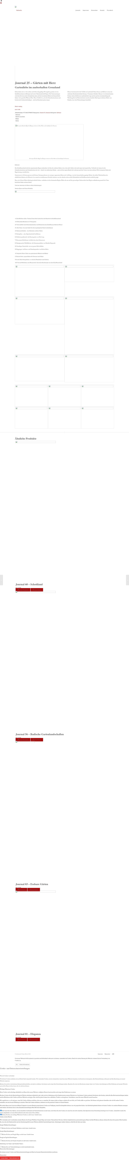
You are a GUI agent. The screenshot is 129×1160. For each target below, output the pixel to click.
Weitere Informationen (24, 1064)
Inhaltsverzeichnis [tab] (20, 116)
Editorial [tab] (18, 114)
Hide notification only (14, 1158)
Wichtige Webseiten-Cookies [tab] (7, 1089)
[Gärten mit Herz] (39, 281)
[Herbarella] (18, 10)
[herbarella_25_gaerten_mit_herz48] (97, 417)
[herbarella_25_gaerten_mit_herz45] (64, 417)
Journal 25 (42, 112)
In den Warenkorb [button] (23, 590)
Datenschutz (3, 1155)
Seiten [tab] (17, 121)
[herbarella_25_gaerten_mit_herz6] (31, 395)
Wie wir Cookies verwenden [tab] (7, 1076)
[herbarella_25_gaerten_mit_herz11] (64, 395)
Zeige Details (37, 590)
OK (17, 1064)
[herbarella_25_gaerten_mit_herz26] (97, 395)
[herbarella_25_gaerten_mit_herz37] (31, 417)
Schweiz (59, 112)
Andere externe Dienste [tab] (6, 1117)
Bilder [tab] (17, 119)
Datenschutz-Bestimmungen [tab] (7, 1149)
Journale (48, 112)
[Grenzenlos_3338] (89, 368)
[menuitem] (77, 10)
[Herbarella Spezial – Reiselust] (127, 580)
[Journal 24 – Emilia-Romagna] (1, 580)
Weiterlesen (22, 889)
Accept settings (4, 1158)
